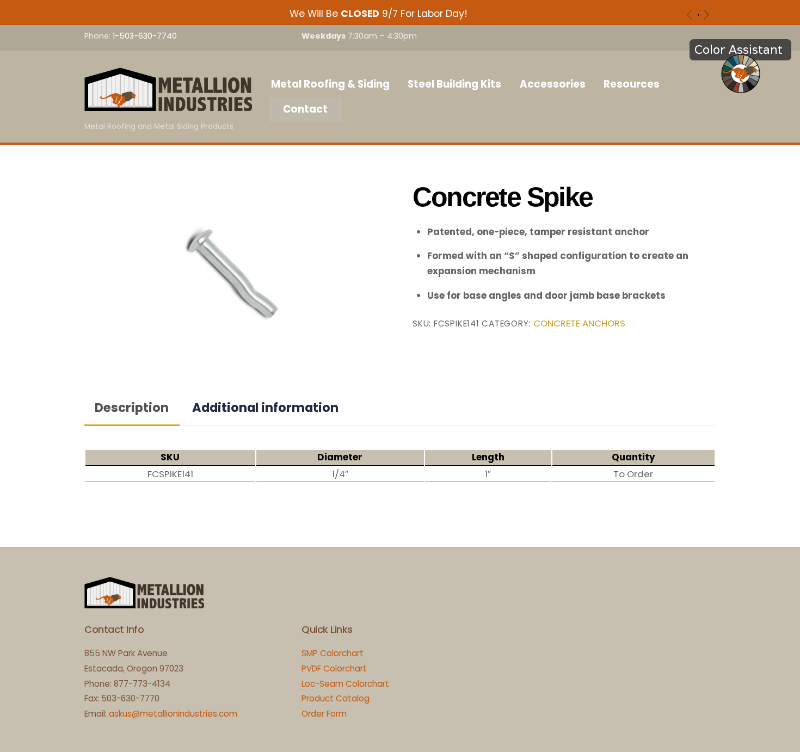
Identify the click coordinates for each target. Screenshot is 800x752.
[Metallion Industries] (168, 105)
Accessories (553, 84)
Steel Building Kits (454, 84)
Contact (305, 109)
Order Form (324, 713)
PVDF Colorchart (334, 668)
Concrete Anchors (579, 323)
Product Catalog (335, 698)
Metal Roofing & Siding (330, 84)
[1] (698, 15)
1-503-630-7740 (145, 35)
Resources (632, 84)
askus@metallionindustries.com (173, 713)
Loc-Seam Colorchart (345, 683)
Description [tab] (132, 407)
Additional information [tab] (265, 407)
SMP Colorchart (332, 653)
